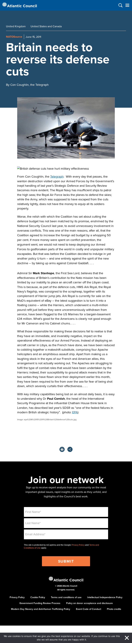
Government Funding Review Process (39, 603)
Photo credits (114, 609)
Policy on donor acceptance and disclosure (89, 603)
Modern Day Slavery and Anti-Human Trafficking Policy (40, 609)
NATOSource (14, 37)
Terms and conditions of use (66, 597)
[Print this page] (62, 449)
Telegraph (56, 176)
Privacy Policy (78, 545)
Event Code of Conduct (88, 609)
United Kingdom (16, 26)
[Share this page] (70, 449)
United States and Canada (46, 26)
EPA (75, 412)
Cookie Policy (37, 597)
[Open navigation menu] (127, 5)
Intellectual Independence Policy (104, 597)
